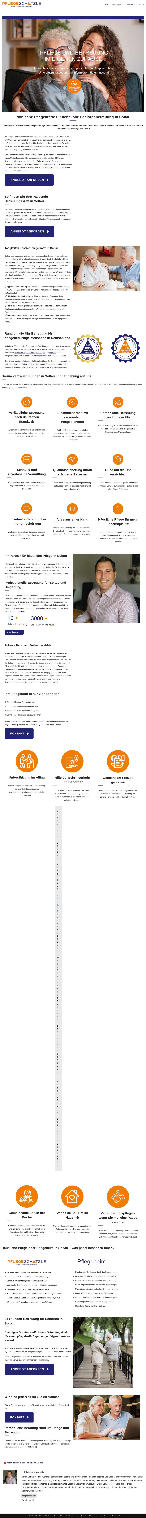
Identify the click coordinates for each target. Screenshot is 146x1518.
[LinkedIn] (33, 1500)
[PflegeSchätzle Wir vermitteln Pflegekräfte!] (22, 4)
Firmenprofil (102, 1515)
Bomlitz (32, 353)
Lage (51, 275)
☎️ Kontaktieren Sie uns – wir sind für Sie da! (23, 1463)
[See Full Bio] (42, 1491)
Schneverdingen (22, 353)
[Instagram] (26, 1500)
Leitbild (79, 1515)
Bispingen (40, 353)
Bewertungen (72, 1515)
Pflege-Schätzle (50, 1456)
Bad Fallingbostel (24, 349)
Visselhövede (47, 349)
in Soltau (98, 1456)
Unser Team (85, 1515)
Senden (21, 721)
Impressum (108, 1515)
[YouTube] (29, 1500)
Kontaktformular (116, 1515)
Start (107, 5)
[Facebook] (22, 1500)
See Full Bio (35, 1491)
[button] (122, 4)
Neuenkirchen (59, 349)
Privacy (57, 1515)
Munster (52, 353)
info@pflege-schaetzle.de (61, 1444)
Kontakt (141, 5)
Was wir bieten (64, 1515)
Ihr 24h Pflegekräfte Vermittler (76, 1456)
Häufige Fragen (93, 1515)
